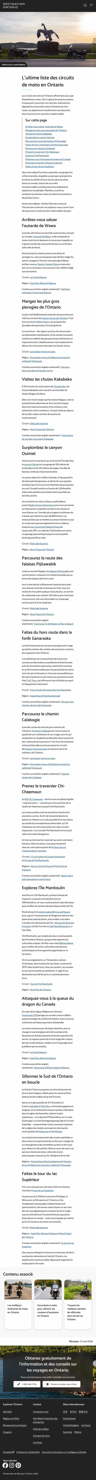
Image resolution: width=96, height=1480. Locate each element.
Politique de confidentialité (28, 1452)
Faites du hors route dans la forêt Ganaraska (46, 144)
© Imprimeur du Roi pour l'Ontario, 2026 (20, 1473)
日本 (65, 1411)
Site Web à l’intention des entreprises (45, 1420)
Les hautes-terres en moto (42, 351)
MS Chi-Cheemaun (33, 799)
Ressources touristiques (14, 1425)
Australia (67, 1432)
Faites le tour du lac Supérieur (39, 166)
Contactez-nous (40, 1411)
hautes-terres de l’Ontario (55, 318)
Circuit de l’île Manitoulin (36, 860)
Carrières (37, 1442)
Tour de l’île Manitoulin (41, 983)
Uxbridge (33, 1106)
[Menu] (91, 5)
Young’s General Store (48, 264)
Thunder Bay (60, 386)
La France (85, 1425)
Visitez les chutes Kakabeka (38, 133)
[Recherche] (85, 5)
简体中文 (83, 1411)
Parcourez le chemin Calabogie (40, 148)
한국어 (73, 1411)
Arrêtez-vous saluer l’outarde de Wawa (44, 126)
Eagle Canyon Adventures (41, 505)
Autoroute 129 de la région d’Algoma (51, 1067)
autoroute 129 (30, 1015)
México (77, 1432)
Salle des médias (41, 1428)
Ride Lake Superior (39, 423)
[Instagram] (12, 1466)
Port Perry (46, 1106)
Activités (7, 1411)
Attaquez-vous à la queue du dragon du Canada (47, 159)
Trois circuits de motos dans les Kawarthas (50, 690)
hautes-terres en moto (36, 748)
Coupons (7, 1432)
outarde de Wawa (42, 236)
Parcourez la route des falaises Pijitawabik (45, 141)
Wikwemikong (66, 943)
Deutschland (69, 1418)
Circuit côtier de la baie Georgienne (48, 856)
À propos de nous (41, 1435)
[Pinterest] (18, 1466)
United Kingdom (71, 1425)
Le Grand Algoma (38, 277)
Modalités (7, 1452)
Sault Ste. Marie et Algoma (43, 283)
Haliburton (43, 1131)
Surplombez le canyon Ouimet (39, 137)
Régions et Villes (11, 1418)
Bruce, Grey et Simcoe (41, 866)
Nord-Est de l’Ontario (40, 989)
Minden (58, 1131)
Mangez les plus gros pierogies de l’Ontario (46, 130)
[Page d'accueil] (13, 6)
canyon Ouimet (31, 464)
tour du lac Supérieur (43, 1190)
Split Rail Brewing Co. (60, 926)
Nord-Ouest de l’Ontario (42, 429)
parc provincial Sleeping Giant (44, 526)
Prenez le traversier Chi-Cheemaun (42, 152)
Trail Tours (32, 680)
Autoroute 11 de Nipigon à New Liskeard (53, 623)
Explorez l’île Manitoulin (37, 155)
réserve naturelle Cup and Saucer (54, 911)
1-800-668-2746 (29, 1384)
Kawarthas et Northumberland (45, 695)
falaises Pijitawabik (59, 571)
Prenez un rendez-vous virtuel (63, 1384)
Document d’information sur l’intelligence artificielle (64, 1452)
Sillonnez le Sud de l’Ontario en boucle (43, 162)
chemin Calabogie (42, 730)
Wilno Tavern (43, 321)
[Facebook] (5, 1466)
